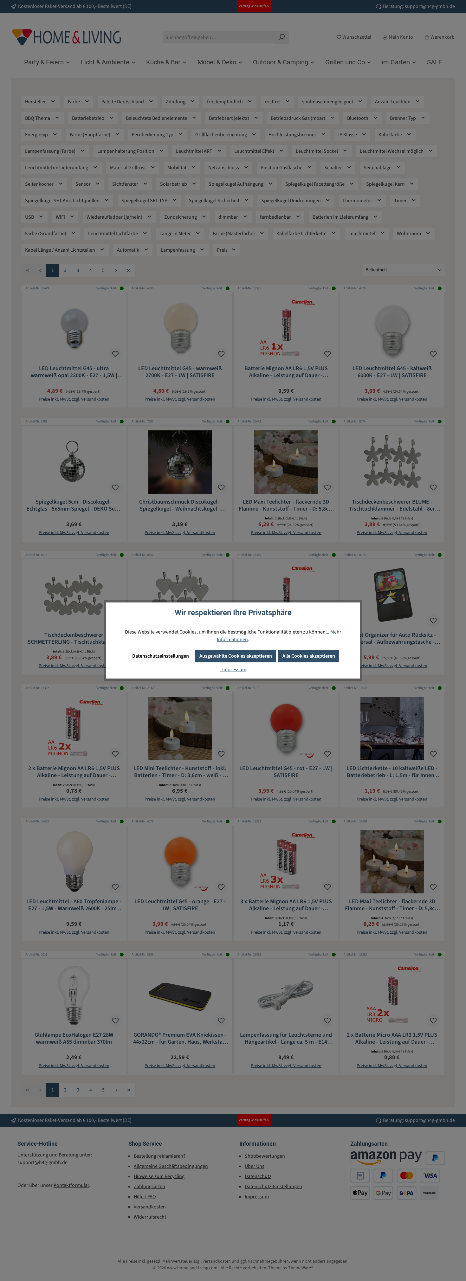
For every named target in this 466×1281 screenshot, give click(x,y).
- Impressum (233, 669)
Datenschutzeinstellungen (160, 656)
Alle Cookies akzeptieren (308, 656)
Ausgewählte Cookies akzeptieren (235, 656)
